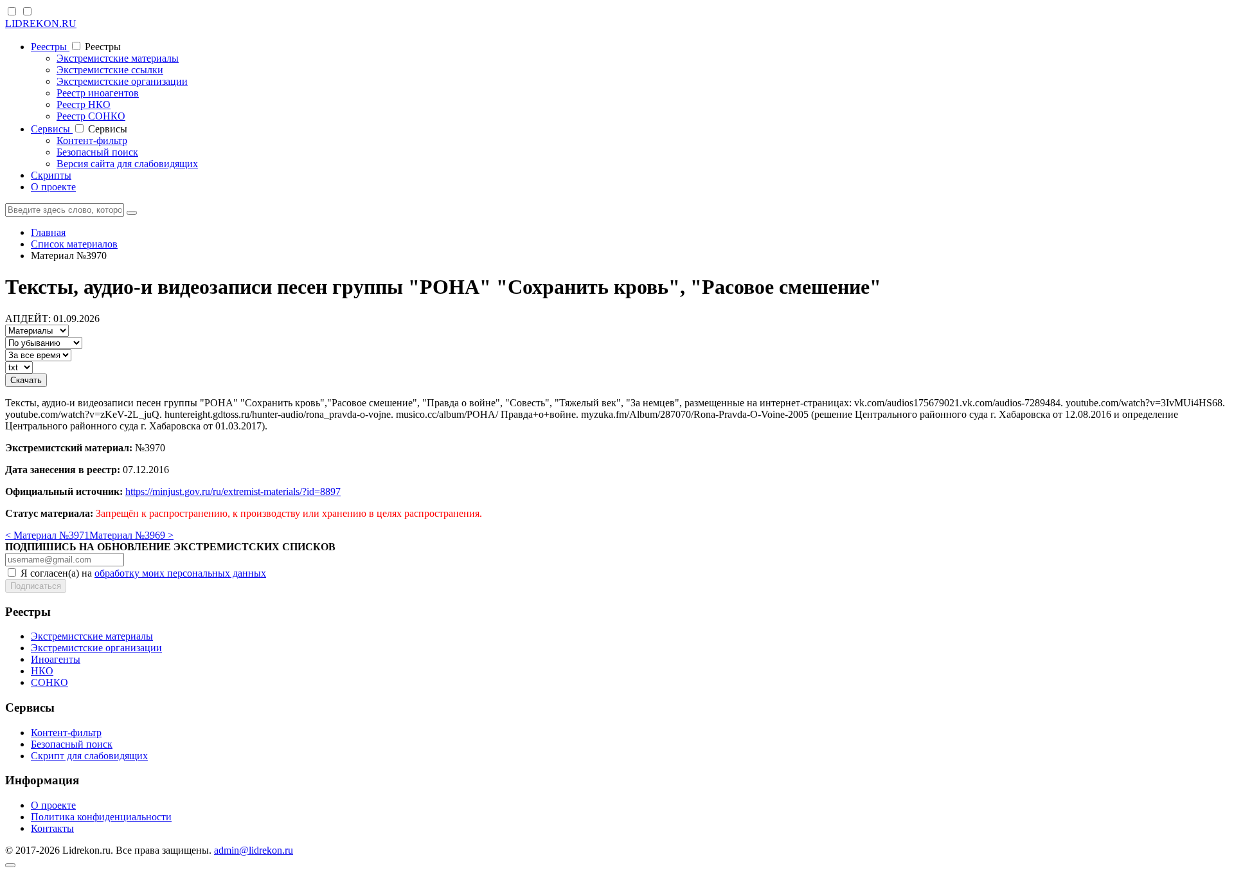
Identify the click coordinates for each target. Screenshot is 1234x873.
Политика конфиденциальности (101, 816)
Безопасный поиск (97, 152)
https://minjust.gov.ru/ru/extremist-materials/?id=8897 (233, 491)
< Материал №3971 (47, 535)
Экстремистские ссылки (110, 69)
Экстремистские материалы (118, 58)
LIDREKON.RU (40, 23)
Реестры (50, 46)
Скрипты (51, 175)
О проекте (53, 186)
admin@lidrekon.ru (253, 850)
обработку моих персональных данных (180, 573)
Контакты (52, 828)
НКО (42, 670)
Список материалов (74, 244)
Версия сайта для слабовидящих (127, 163)
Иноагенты (55, 659)
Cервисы (52, 128)
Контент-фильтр (92, 140)
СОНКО (49, 682)
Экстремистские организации (122, 81)
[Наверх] (10, 865)
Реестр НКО (84, 104)
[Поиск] (132, 213)
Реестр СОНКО (91, 116)
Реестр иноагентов (98, 92)
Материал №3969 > (131, 535)
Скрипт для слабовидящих (89, 755)
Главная (48, 232)
